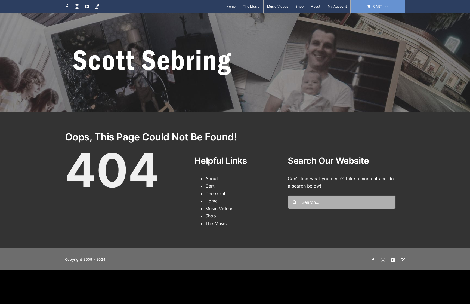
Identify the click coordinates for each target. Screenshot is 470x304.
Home (211, 201)
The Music (216, 223)
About (211, 178)
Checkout (215, 193)
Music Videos (219, 208)
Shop (210, 216)
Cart (210, 186)
